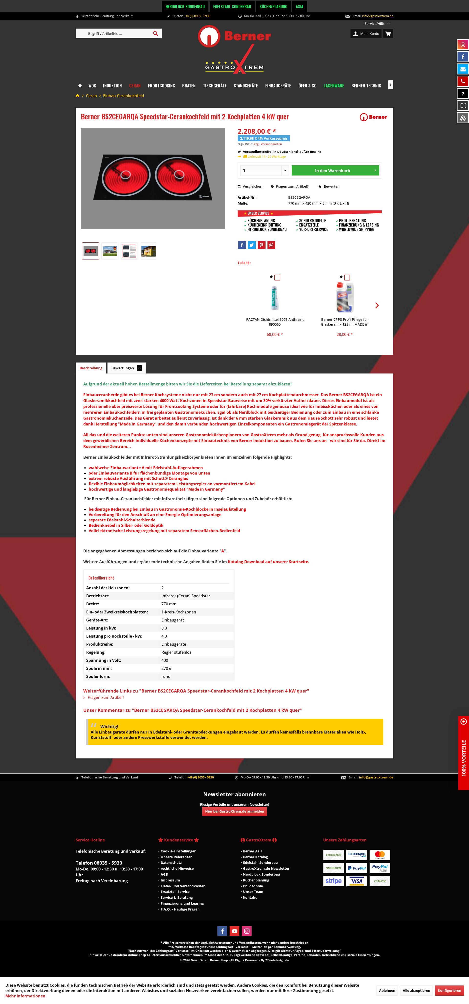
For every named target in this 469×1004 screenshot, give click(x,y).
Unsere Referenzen (176, 857)
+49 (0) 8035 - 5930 (197, 16)
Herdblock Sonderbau (185, 7)
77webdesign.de (277, 960)
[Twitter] (252, 245)
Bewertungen (125, 368)
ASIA (299, 7)
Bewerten (331, 186)
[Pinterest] (262, 245)
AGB (164, 874)
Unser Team (253, 891)
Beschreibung (91, 368)
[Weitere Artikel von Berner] (373, 117)
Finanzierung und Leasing (182, 903)
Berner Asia (252, 851)
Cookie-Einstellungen (178, 851)
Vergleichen (252, 186)
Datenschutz (171, 862)
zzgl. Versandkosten (268, 144)
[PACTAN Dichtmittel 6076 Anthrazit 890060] (275, 297)
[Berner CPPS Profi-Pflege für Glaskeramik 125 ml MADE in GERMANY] (344, 297)
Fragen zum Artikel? (292, 186)
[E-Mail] (271, 245)
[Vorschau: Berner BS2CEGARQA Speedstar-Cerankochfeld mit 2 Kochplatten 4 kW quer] (90, 250)
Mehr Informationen (25, 996)
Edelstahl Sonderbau (232, 7)
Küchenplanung (273, 7)
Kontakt (250, 897)
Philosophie (253, 886)
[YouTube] (234, 931)
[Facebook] (242, 245)
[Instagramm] (463, 44)
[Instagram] (247, 931)
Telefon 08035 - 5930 (99, 863)
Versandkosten (250, 943)
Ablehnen (387, 990)
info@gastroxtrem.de (377, 16)
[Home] (80, 86)
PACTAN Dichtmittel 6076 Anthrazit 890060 (275, 322)
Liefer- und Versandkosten (183, 886)
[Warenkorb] (388, 33)
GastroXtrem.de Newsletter (266, 868)
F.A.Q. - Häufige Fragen (180, 909)
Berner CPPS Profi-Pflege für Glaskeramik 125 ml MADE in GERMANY (344, 322)
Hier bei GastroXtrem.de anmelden (234, 811)
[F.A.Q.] (463, 93)
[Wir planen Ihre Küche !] (463, 105)
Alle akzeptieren (416, 990)
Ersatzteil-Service (175, 891)
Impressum (170, 880)
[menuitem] (377, 24)
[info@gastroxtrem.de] (463, 68)
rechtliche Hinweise (177, 868)
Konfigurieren (449, 990)
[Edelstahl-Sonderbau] (463, 117)
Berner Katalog (255, 857)
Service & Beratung (177, 897)
